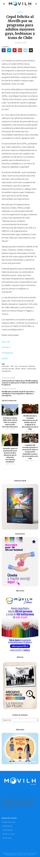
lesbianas (31, 366)
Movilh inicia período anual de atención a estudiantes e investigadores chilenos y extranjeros (18, 394)
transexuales (31, 369)
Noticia (23, 369)
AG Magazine (7, 353)
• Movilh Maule (7, 826)
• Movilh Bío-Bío (7, 830)
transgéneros (6, 371)
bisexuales (5, 366)
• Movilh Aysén (7, 838)
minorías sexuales (8, 369)
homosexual (23, 366)
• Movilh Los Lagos (8, 834)
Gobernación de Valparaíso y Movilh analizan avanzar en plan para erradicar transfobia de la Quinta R (20, 383)
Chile (12, 366)
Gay (16, 366)
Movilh (17, 369)
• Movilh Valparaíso (8, 822)
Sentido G (6, 347)
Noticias (20, 12)
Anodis (5, 358)
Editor (7, 429)
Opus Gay (6, 342)
